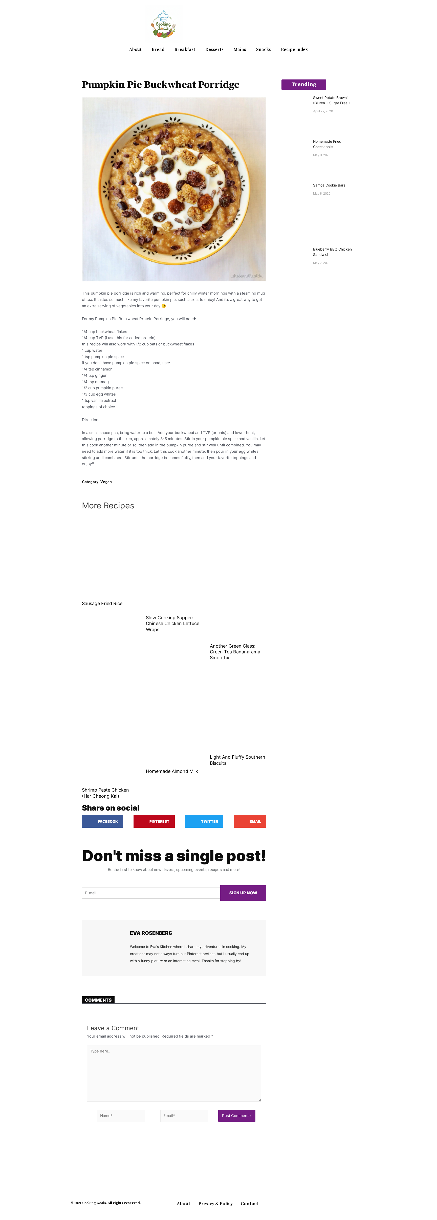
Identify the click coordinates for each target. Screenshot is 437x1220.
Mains (240, 49)
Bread (158, 49)
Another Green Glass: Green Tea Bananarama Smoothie (235, 651)
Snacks (263, 49)
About (135, 49)
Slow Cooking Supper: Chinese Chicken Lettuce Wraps (172, 623)
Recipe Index (294, 49)
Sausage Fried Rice (102, 603)
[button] (360, 24)
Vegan (106, 482)
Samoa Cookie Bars (329, 185)
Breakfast (184, 49)
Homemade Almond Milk (172, 771)
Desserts (214, 49)
